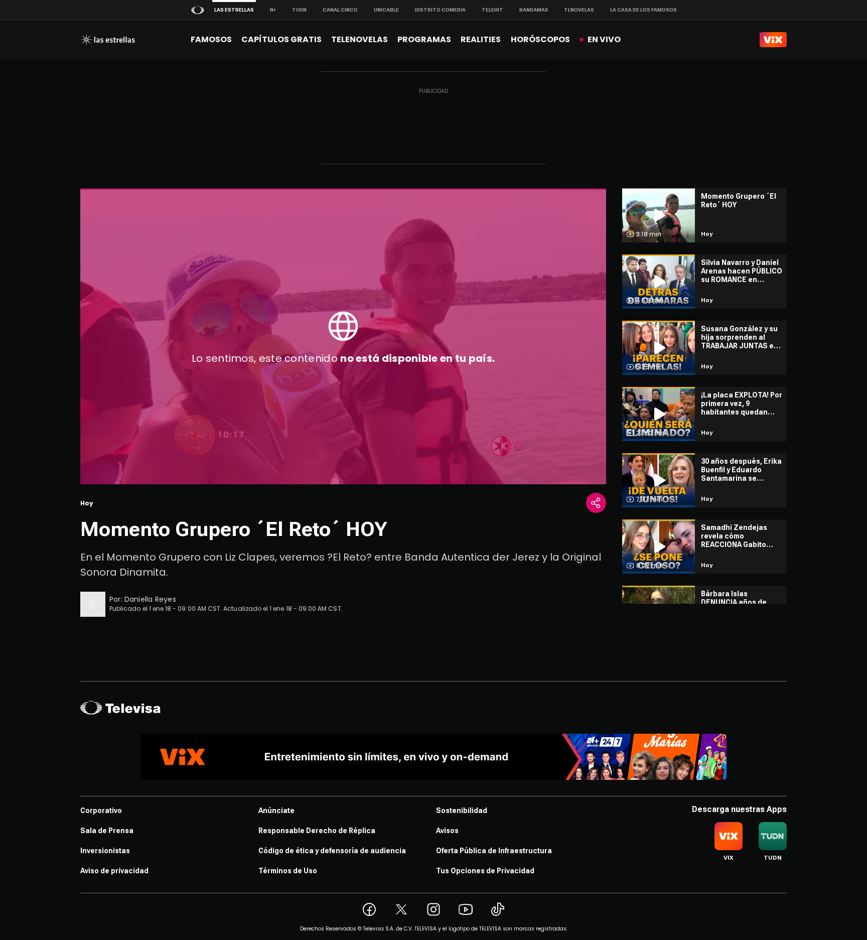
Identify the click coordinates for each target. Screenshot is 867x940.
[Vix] (773, 39)
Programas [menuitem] (424, 39)
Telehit (492, 10)
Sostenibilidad (461, 811)
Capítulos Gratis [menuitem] (281, 39)
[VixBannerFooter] (433, 757)
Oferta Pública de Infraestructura (494, 851)
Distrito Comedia (440, 10)
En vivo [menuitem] (604, 39)
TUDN (299, 10)
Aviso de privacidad (114, 871)
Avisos (447, 831)
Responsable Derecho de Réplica (316, 831)
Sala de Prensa (106, 831)
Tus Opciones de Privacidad (485, 871)
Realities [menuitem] (481, 39)
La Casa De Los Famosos (643, 10)
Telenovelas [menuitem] (359, 39)
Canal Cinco (340, 10)
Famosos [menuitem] (211, 39)
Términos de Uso (287, 871)
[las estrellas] (107, 39)
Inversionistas (105, 851)
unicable (386, 10)
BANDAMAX (533, 10)
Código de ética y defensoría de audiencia (332, 851)
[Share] (596, 503)
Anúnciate (276, 811)
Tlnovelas (579, 10)
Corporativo (101, 811)
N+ (273, 10)
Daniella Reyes (150, 599)
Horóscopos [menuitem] (540, 39)
